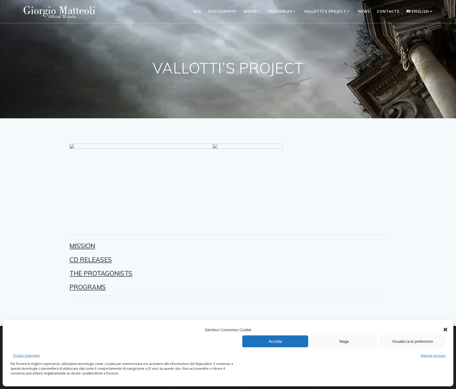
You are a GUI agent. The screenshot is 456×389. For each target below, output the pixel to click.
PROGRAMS (87, 287)
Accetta (275, 341)
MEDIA (250, 11)
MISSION (82, 246)
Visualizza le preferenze (412, 341)
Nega (344, 341)
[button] (445, 329)
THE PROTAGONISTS (100, 273)
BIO (197, 11)
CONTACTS (388, 11)
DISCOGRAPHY (222, 11)
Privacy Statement (26, 355)
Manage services (433, 355)
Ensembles (280, 11)
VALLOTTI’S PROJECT (325, 11)
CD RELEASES (90, 260)
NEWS (364, 11)
